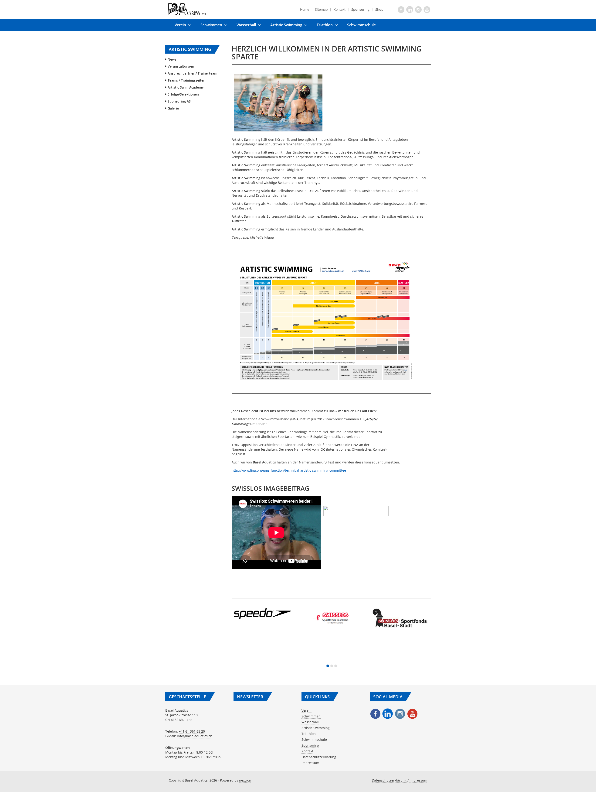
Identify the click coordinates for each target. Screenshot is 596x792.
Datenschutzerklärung (318, 757)
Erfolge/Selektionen (183, 94)
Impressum (310, 763)
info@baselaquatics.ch (194, 736)
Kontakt (339, 9)
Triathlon (325, 24)
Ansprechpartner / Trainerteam (192, 73)
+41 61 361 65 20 (192, 731)
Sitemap (321, 9)
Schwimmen (211, 24)
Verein (180, 24)
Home (304, 9)
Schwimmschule (361, 24)
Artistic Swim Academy (186, 87)
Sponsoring (310, 745)
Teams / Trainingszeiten (186, 80)
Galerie (173, 108)
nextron (245, 780)
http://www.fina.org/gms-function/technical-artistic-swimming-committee (289, 470)
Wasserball (246, 24)
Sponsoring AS (179, 101)
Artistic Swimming (286, 24)
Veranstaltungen (181, 66)
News (172, 59)
